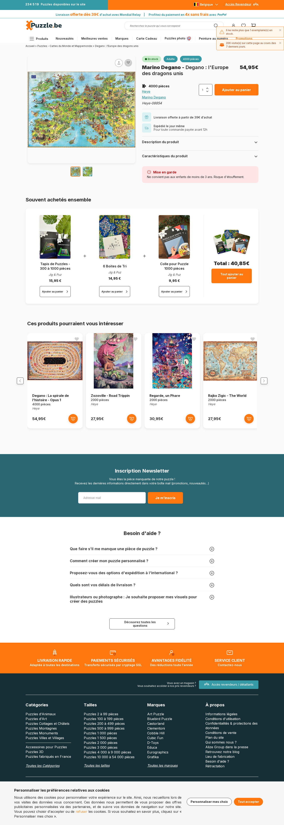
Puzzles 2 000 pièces (100, 743)
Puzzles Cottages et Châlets (47, 723)
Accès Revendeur (238, 4)
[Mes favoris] (243, 26)
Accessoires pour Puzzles (46, 747)
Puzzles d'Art (36, 719)
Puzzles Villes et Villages (45, 738)
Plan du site (214, 737)
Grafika (153, 757)
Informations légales (221, 714)
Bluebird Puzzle (159, 719)
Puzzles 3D (34, 752)
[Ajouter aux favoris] (128, 62)
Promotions (244, 38)
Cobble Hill (155, 733)
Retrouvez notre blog (222, 752)
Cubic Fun (155, 738)
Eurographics (157, 752)
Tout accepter (248, 801)
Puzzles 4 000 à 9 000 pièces (107, 752)
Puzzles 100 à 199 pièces (103, 719)
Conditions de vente (220, 733)
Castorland (155, 723)
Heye (146, 91)
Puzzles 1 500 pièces (100, 738)
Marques (121, 38)
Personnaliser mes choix (209, 801)
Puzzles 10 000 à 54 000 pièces (109, 757)
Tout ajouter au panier (231, 275)
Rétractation (215, 766)
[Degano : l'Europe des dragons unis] (75, 172)
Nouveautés (65, 38)
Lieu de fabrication (220, 756)
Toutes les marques (162, 765)
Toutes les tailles (97, 765)
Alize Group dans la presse (226, 747)
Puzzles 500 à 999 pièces (104, 728)
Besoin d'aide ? (217, 761)
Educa (152, 747)
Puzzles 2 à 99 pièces (101, 714)
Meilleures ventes (94, 38)
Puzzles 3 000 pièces (100, 747)
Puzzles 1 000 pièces (100, 733)
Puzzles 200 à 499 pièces (104, 723)
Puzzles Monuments (42, 733)
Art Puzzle (155, 714)
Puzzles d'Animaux (41, 714)
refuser (81, 811)
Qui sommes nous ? (221, 742)
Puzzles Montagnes (41, 728)
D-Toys (153, 743)
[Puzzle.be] (44, 29)
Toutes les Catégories (42, 766)
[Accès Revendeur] (255, 6)
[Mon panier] (253, 26)
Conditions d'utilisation (222, 719)
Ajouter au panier (236, 90)
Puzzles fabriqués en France (48, 756)
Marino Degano (162, 67)
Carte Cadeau (146, 38)
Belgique (206, 4)
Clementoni (156, 728)
